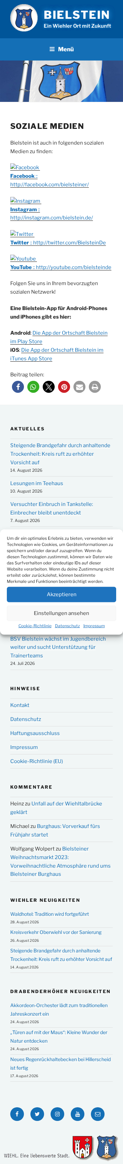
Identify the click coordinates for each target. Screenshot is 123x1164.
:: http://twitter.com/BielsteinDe (58, 243)
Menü (66, 49)
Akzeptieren (62, 594)
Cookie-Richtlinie (35, 625)
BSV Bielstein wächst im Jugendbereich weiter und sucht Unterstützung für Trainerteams (58, 647)
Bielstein (77, 15)
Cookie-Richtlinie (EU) (36, 761)
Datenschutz (67, 625)
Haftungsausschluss (35, 733)
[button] (18, 387)
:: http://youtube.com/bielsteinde (60, 267)
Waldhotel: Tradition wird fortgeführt (49, 914)
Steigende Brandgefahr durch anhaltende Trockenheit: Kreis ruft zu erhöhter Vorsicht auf (60, 454)
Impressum (94, 625)
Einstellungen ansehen (61, 613)
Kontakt (19, 705)
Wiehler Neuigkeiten (45, 900)
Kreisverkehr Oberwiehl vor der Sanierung (55, 932)
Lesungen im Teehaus (36, 483)
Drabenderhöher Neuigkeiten (60, 991)
